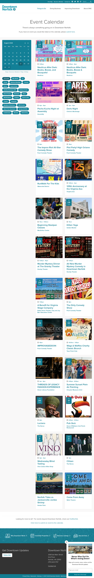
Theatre (6, 101)
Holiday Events (23, 90)
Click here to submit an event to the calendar (47, 523)
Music (24, 94)
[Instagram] (80, 2)
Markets (16, 113)
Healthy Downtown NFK (10, 90)
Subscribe (7, 555)
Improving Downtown (72, 8)
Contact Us (67, 1)
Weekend (17, 72)
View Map (50, 1)
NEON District (7, 97)
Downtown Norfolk (55, 576)
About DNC (88, 8)
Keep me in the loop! (80, 574)
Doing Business (55, 8)
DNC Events (21, 105)
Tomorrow (11, 72)
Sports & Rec (25, 97)
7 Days (22, 72)
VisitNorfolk (74, 519)
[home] (9, 8)
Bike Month (15, 78)
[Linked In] (77, 2)
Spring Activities (23, 109)
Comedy (26, 82)
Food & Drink (13, 86)
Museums (16, 94)
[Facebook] (72, 2)
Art (22, 78)
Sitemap (39, 576)
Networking (25, 113)
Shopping (13, 101)
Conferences (7, 113)
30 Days (26, 72)
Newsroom (33, 576)
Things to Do (41, 8)
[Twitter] (75, 2)
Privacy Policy (26, 576)
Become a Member (58, 1)
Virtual (5, 82)
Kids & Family (7, 94)
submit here (70, 32)
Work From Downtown (9, 109)
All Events (6, 78)
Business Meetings (15, 82)
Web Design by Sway (66, 576)
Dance (5, 86)
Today (6, 72)
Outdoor (16, 97)
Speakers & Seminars (9, 105)
